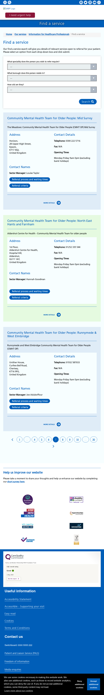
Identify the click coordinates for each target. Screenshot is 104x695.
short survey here (16, 481)
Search (86, 101)
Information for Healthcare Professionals (49, 34)
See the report (12, 578)
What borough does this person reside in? (26, 73)
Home (9, 34)
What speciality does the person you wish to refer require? (33, 61)
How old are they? (15, 84)
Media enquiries (13, 669)
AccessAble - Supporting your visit (24, 606)
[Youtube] (94, 2)
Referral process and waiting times (29, 179)
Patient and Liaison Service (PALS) (22, 653)
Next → (53, 446)
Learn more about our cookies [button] (18, 691)
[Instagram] (99, 2)
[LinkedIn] (90, 2)
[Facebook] (81, 2)
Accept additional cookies (92, 685)
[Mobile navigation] (5, 2)
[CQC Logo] (14, 559)
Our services (20, 34)
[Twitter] (85, 2)
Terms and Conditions (17, 628)
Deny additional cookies (78, 685)
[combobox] (52, 67)
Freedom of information (17, 661)
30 (93, 439)
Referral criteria (19, 185)
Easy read (10, 613)
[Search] (9, 2)
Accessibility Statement (18, 599)
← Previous (12, 439)
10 (77, 439)
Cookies (9, 621)
